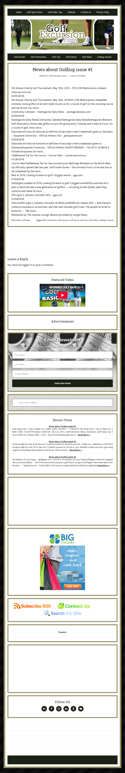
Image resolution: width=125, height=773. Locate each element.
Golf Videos (93, 220)
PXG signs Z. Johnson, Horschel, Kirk (31, 195)
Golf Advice (52, 220)
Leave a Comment (78, 76)
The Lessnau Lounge (38, 214)
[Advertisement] (62, 241)
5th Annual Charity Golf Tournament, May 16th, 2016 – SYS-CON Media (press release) (58, 88)
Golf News (26, 220)
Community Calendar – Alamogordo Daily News (37, 111)
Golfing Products (106, 220)
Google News (80, 214)
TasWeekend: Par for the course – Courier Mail (36, 155)
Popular (62, 632)
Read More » (84, 435)
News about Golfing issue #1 (62, 426)
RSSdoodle (17, 214)
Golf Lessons (62, 220)
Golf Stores (74, 220)
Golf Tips (84, 220)
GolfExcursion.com (62, 34)
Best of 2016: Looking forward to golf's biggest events (41, 175)
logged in (27, 265)
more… (37, 107)
